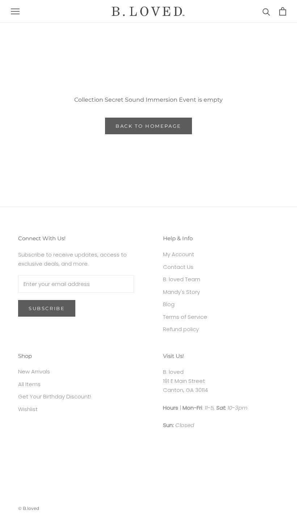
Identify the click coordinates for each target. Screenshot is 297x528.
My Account (178, 254)
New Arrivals (34, 371)
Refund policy (181, 329)
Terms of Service (185, 317)
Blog (169, 304)
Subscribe (47, 308)
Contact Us (178, 267)
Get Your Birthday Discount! (54, 396)
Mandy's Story (181, 292)
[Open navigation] (15, 11)
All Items (29, 384)
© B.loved (28, 508)
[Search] (266, 11)
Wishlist (28, 409)
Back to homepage (148, 126)
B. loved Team (181, 279)
